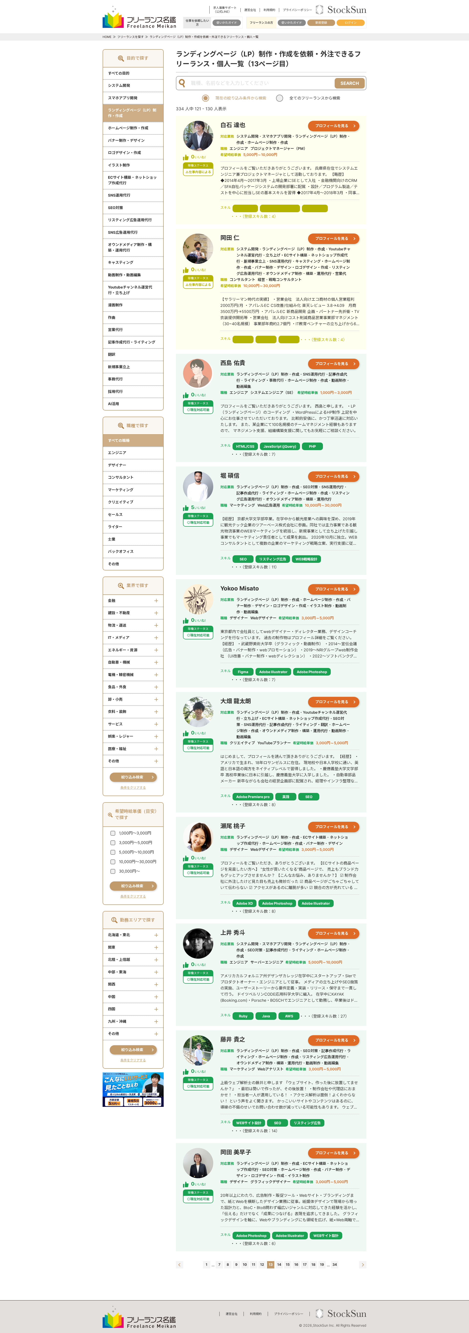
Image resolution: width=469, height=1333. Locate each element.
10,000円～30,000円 (137, 861)
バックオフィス (121, 551)
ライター (115, 526)
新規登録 (321, 22)
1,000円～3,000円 (135, 833)
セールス (115, 514)
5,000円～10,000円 (136, 852)
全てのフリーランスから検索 (314, 98)
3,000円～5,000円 (135, 842)
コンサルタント (121, 477)
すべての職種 (118, 440)
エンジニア (117, 452)
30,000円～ (129, 871)
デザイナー (117, 465)
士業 (111, 539)
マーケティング (120, 490)
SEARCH (350, 83)
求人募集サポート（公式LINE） (225, 9)
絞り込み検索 (132, 777)
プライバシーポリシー (297, 10)
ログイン (351, 22)
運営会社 (250, 10)
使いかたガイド (226, 22)
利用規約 (269, 10)
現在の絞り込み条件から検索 (240, 98)
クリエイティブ (120, 502)
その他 (113, 564)
